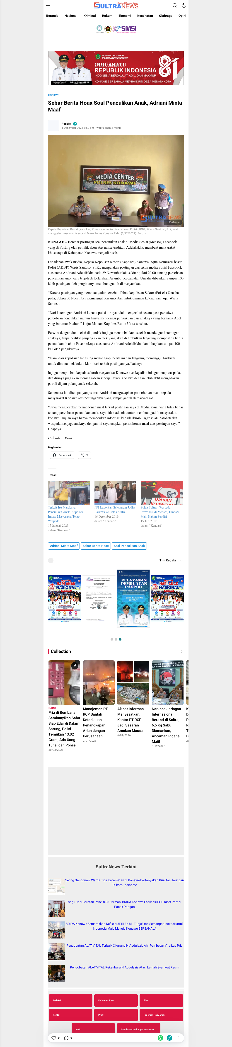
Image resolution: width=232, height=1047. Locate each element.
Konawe (53, 95)
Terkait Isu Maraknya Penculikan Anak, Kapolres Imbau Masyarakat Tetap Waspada (65, 514)
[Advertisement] (116, 813)
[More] (178, 1038)
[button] (112, 639)
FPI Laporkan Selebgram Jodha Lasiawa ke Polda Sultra (114, 509)
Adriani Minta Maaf (64, 545)
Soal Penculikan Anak (129, 545)
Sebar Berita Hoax (96, 545)
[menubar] (48, 5)
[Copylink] (169, 1038)
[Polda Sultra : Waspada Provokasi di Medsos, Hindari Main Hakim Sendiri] (162, 493)
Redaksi (66, 124)
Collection (61, 651)
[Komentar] (66, 1038)
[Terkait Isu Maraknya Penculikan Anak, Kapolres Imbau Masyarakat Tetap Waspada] (69, 493)
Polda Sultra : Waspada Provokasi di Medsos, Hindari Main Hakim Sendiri (160, 512)
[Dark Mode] (183, 5)
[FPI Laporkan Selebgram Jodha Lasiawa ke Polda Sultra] (115, 493)
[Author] (53, 125)
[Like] (53, 1038)
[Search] (174, 5)
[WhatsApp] (160, 1038)
